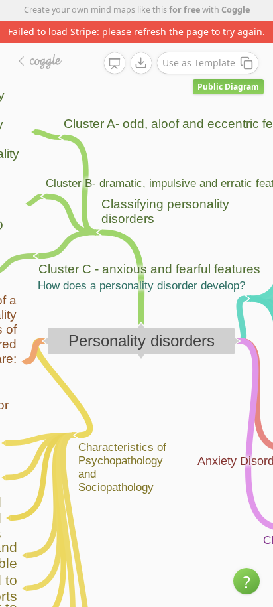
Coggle (235, 9)
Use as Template (198, 62)
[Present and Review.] (114, 63)
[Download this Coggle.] (141, 63)
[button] (246, 581)
